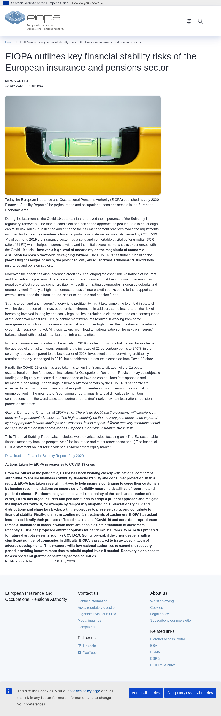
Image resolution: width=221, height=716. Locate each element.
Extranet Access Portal (167, 639)
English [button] (189, 21)
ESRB (155, 658)
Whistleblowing (162, 601)
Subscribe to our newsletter (171, 620)
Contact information (92, 601)
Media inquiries (89, 620)
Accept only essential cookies (190, 693)
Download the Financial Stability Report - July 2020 (44, 456)
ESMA (155, 652)
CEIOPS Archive (163, 665)
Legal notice (159, 614)
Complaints (86, 627)
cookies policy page (85, 691)
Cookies (156, 607)
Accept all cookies (146, 693)
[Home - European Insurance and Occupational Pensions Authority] (34, 21)
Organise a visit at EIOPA (97, 614)
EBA (153, 645)
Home (9, 42)
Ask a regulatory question (97, 607)
